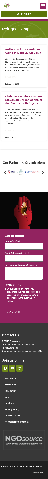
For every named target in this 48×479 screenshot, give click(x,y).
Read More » (10, 77)
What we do (10, 385)
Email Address (17, 253)
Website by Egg (39, 473)
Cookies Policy (12, 416)
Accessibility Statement (16, 422)
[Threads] (19, 368)
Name (12, 241)
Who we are (10, 378)
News (7, 397)
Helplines (9, 403)
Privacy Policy (12, 409)
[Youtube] (12, 368)
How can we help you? (21, 265)
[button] (43, 6)
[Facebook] (5, 368)
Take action (10, 391)
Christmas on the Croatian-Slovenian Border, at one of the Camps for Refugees (23, 100)
